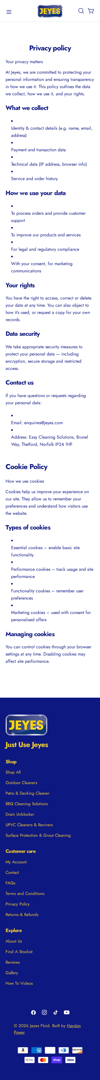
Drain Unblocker (20, 814)
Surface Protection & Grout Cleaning (38, 835)
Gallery (12, 973)
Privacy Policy (18, 904)
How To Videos (19, 983)
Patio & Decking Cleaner (27, 793)
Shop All (13, 772)
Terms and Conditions (25, 893)
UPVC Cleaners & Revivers (29, 825)
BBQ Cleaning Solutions (27, 804)
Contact (12, 872)
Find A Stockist (19, 952)
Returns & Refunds (22, 915)
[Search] (81, 10)
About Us (14, 941)
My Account (16, 862)
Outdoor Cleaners (21, 783)
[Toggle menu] (9, 11)
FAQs (10, 883)
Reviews (13, 962)
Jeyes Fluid (39, 1026)
